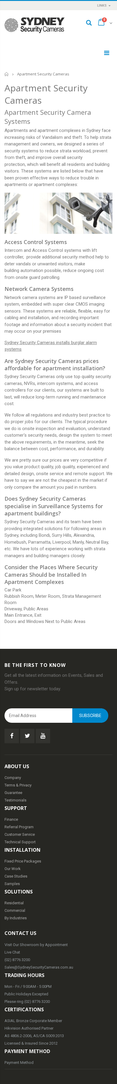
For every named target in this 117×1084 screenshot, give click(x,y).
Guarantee (13, 792)
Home (6, 74)
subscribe (90, 715)
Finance (11, 819)
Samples (12, 883)
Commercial (14, 910)
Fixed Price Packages (22, 861)
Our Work (12, 868)
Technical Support (20, 842)
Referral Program (19, 827)
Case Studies (15, 876)
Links (101, 6)
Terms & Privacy (18, 785)
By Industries (15, 918)
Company (12, 777)
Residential (14, 903)
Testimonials (15, 800)
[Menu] (106, 52)
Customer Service (19, 834)
